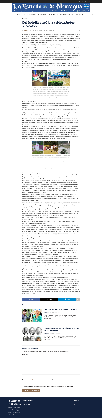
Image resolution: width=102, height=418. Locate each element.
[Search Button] (93, 14)
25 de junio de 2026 (55, 312)
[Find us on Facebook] (93, 1)
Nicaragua (51, 30)
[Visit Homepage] (51, 7)
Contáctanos (80, 14)
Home (23, 18)
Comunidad (32, 14)
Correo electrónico (27, 379)
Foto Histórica (42, 14)
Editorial (25, 14)
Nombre (24, 373)
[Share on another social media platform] (78, 299)
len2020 (26, 30)
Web (53, 379)
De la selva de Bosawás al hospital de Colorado (60, 310)
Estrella (27, 18)
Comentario (25, 354)
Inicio (18, 14)
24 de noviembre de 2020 (36, 30)
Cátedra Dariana (54, 14)
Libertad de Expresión (67, 14)
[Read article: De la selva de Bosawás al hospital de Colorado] (32, 315)
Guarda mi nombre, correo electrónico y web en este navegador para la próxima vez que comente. (49, 386)
